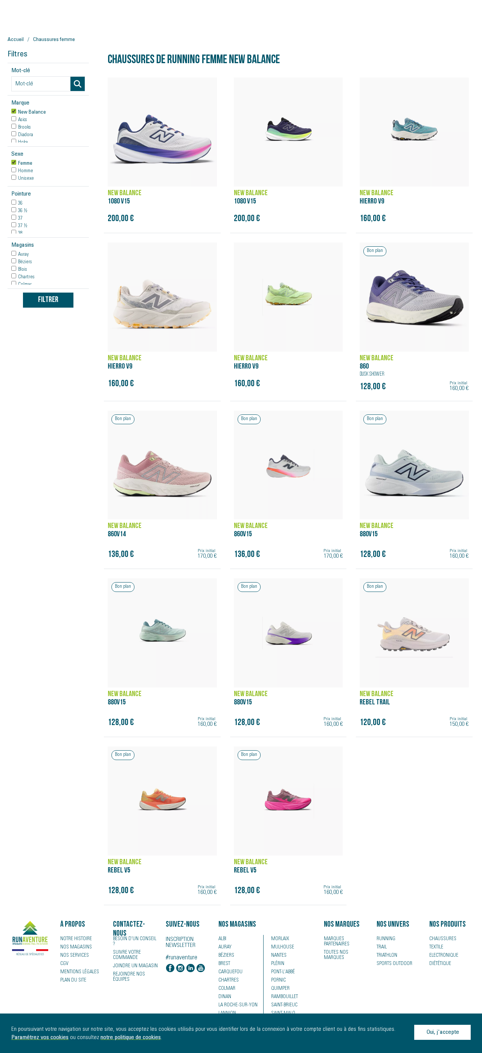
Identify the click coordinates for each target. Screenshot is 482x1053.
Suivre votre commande (127, 955)
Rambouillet (284, 997)
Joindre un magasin (135, 966)
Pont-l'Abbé (283, 972)
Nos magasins (76, 947)
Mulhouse (282, 947)
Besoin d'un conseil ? (134, 941)
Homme (25, 171)
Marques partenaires (336, 941)
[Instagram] (180, 969)
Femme (25, 163)
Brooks (24, 127)
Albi (222, 939)
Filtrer (48, 300)
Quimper (280, 988)
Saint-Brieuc (284, 1005)
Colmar (226, 988)
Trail (382, 947)
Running (386, 939)
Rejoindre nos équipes (129, 977)
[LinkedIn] (190, 969)
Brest (224, 964)
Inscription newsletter (180, 942)
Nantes (279, 955)
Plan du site (73, 980)
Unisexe (26, 178)
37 (20, 218)
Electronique (443, 955)
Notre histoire (76, 939)
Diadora (25, 135)
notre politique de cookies (131, 1038)
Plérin (277, 964)
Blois (22, 269)
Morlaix (280, 939)
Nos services (74, 955)
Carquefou (230, 972)
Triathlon (387, 955)
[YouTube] (200, 969)
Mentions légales (79, 972)
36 (20, 203)
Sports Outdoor (394, 964)
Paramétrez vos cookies (40, 1038)
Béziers (25, 262)
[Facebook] (170, 969)
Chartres (26, 277)
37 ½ (22, 226)
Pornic (278, 980)
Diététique (440, 964)
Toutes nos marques (336, 955)
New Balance (32, 112)
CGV (64, 964)
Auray (23, 254)
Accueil (16, 39)
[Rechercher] (77, 84)
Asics (22, 120)
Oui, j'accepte (442, 1032)
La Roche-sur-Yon (238, 1005)
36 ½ (22, 211)
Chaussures (442, 939)
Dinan (224, 997)
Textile (436, 947)
